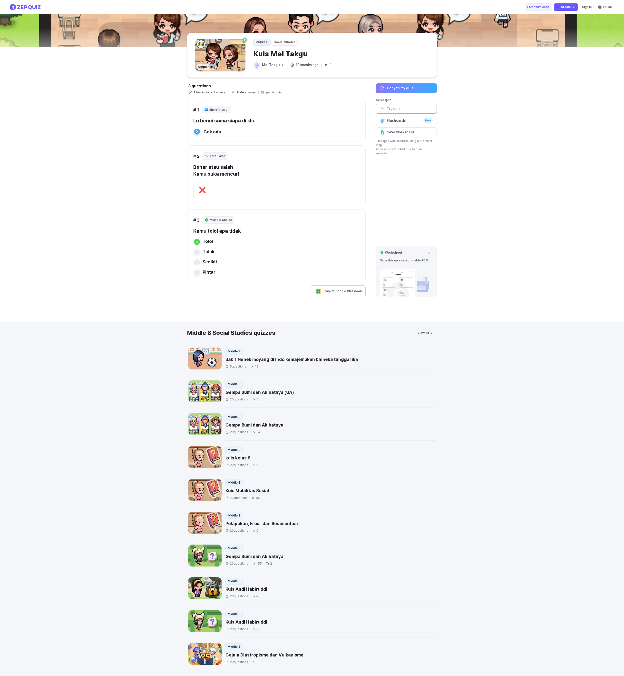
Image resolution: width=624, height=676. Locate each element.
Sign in (587, 7)
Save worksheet (400, 132)
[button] (406, 271)
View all (423, 333)
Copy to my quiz (400, 88)
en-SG (607, 7)
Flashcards (409, 120)
